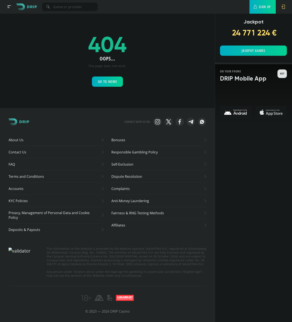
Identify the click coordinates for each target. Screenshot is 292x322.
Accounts (16, 188)
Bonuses (118, 140)
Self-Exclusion (122, 164)
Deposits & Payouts (24, 229)
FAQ (12, 164)
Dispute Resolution (126, 176)
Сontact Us (17, 152)
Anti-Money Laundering (130, 200)
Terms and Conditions (26, 176)
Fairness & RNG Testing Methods (137, 213)
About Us (16, 140)
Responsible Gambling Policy (134, 152)
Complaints (120, 188)
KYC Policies (18, 200)
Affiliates (118, 225)
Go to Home (107, 81)
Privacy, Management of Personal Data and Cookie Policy (49, 215)
